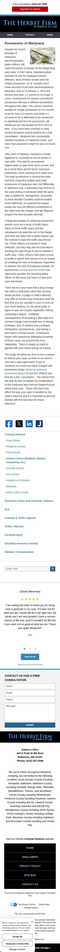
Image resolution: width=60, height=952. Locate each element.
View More (30, 657)
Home (10, 35)
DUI (7, 509)
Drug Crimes (13, 440)
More (50, 35)
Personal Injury (14, 535)
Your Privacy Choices (27, 904)
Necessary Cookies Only (17, 943)
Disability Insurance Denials (21, 543)
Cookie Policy (44, 904)
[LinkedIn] (30, 423)
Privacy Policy (30, 866)
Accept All (17, 936)
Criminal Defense (15, 434)
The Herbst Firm (37, 939)
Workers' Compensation (19, 552)
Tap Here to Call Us (30, 9)
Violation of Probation (18, 480)
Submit (30, 725)
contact (29, 369)
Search (52, 568)
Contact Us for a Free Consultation (22, 678)
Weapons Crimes (15, 446)
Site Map (30, 875)
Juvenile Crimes (15, 468)
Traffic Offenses (14, 526)
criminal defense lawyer (31, 270)
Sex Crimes (13, 474)
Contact (30, 35)
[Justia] (40, 423)
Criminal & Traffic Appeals (20, 518)
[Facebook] (10, 423)
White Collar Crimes (17, 492)
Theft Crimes (13, 452)
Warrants (11, 486)
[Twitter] (20, 423)
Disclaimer (30, 857)
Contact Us (30, 884)
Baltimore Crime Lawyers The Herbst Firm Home (30, 24)
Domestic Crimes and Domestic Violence (29, 501)
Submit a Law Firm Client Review (30, 665)
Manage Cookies (31, 908)
